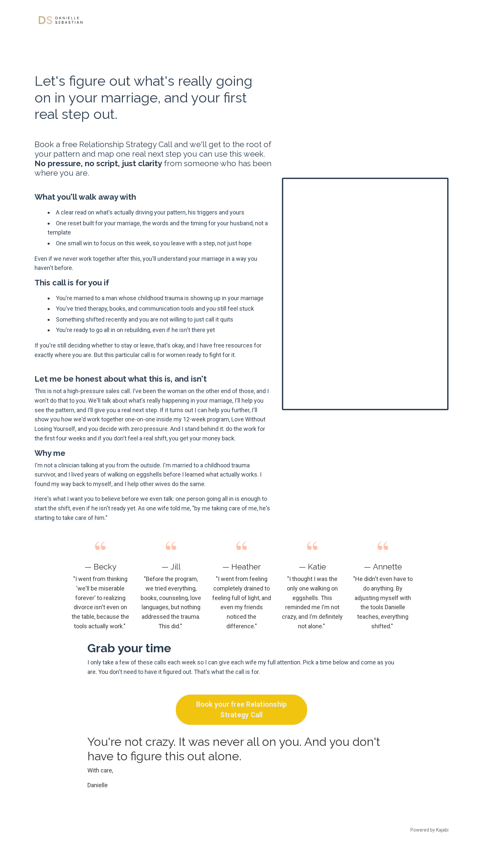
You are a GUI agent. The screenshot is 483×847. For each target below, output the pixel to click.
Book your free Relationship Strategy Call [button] (241, 709)
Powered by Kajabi (429, 830)
